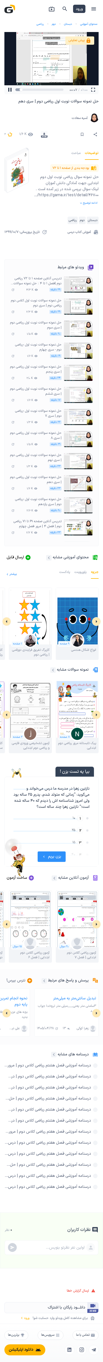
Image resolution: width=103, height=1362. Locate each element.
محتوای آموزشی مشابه (71, 557)
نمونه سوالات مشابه (73, 670)
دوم (54, 24)
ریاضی (40, 24)
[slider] (22, 89)
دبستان (68, 24)
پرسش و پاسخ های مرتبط (68, 980)
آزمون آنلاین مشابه (73, 878)
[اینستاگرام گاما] (82, 1350)
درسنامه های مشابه (73, 1054)
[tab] (92, 153)
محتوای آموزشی (89, 24)
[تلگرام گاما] (94, 1350)
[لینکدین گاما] (69, 1350)
